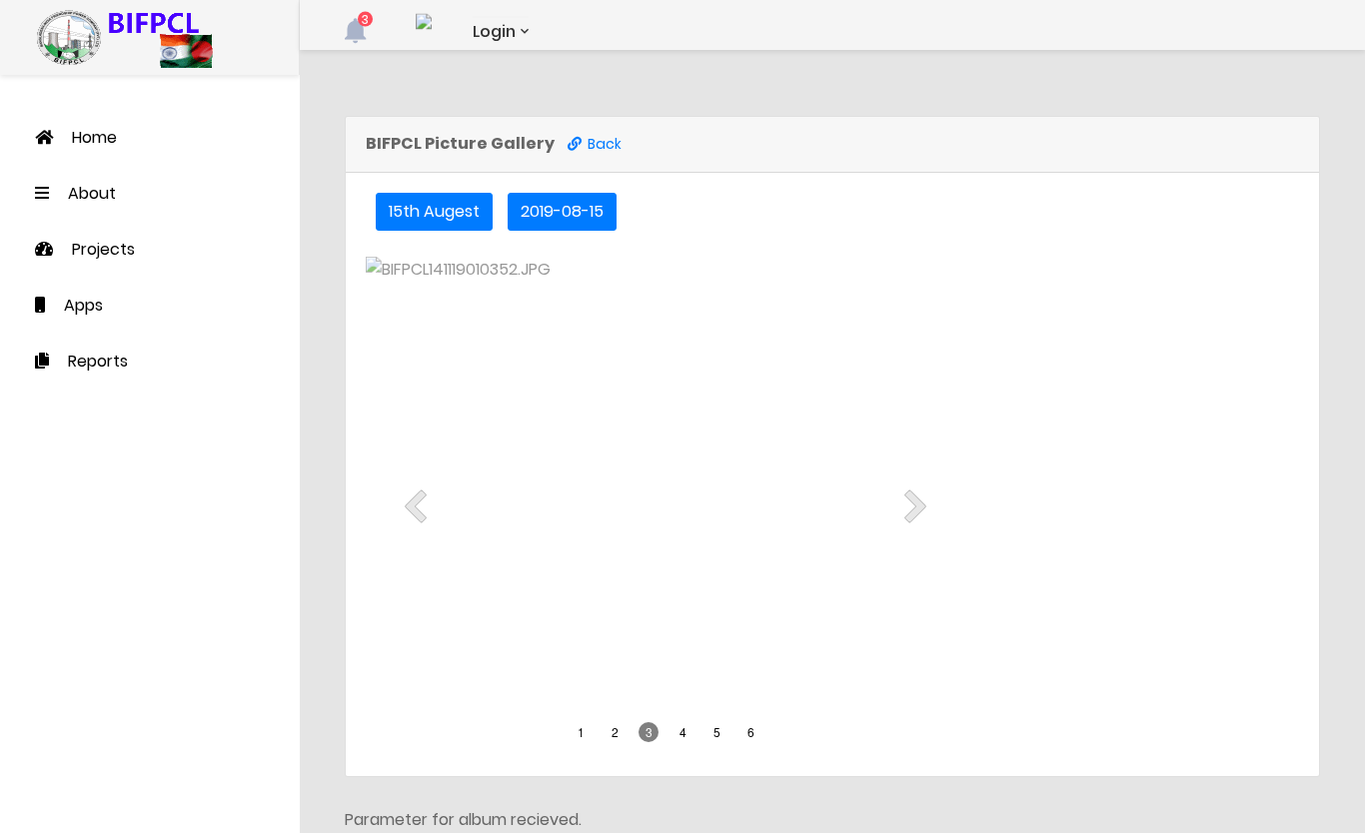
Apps (83, 305)
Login (494, 31)
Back (602, 144)
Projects (103, 249)
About (92, 193)
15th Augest (434, 211)
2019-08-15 (562, 211)
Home (94, 137)
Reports (98, 361)
